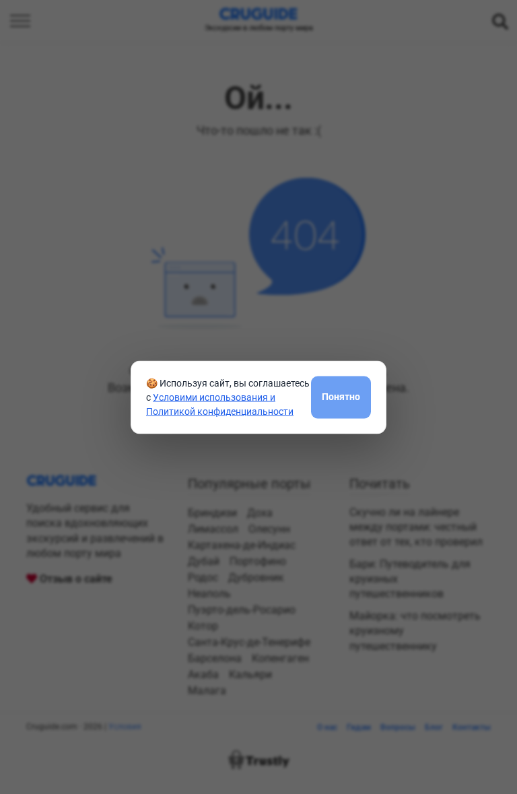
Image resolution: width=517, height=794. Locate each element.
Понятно (341, 396)
